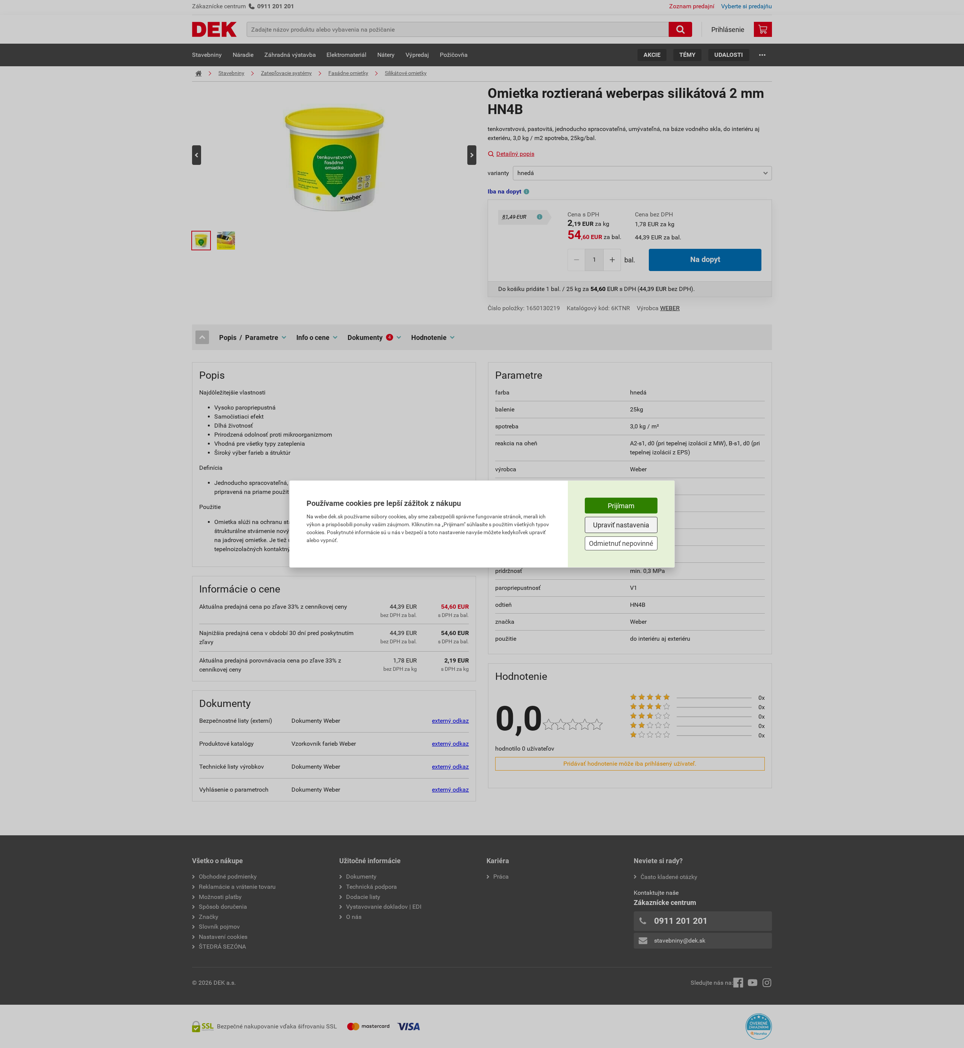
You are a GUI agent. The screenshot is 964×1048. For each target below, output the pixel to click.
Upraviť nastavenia (621, 525)
